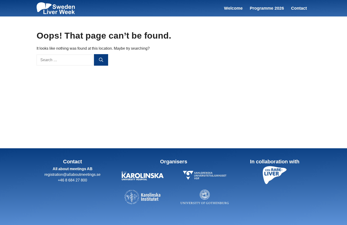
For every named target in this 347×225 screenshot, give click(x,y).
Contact (299, 8)
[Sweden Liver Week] (56, 8)
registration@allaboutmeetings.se (72, 175)
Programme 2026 (267, 8)
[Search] (101, 60)
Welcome (233, 8)
